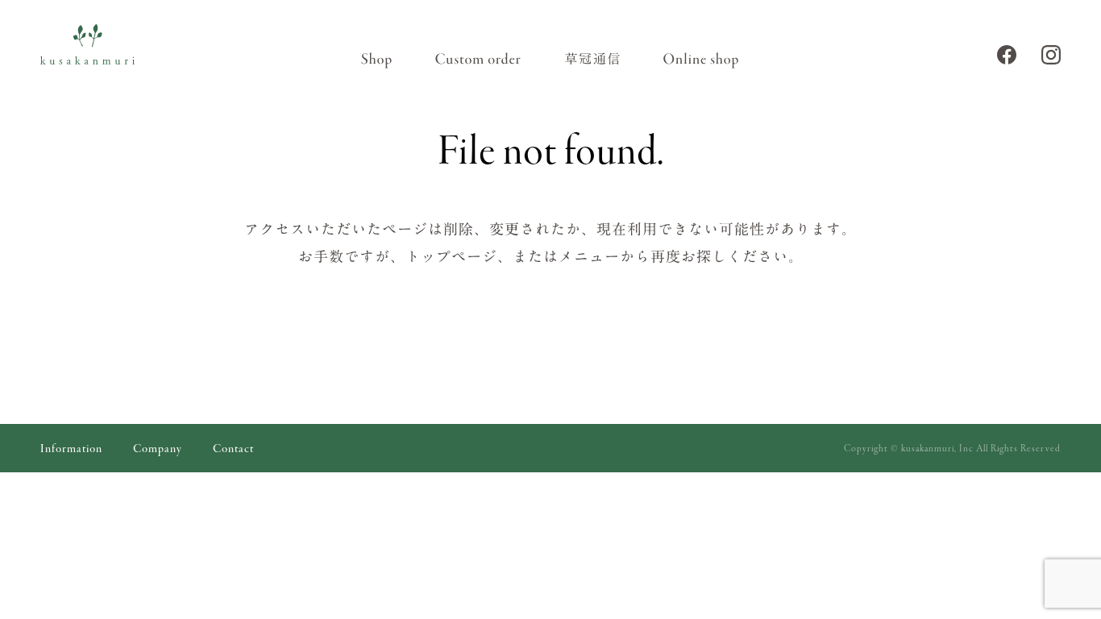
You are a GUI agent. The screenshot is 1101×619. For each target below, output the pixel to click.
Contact (233, 449)
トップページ (451, 256)
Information (71, 449)
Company (157, 449)
